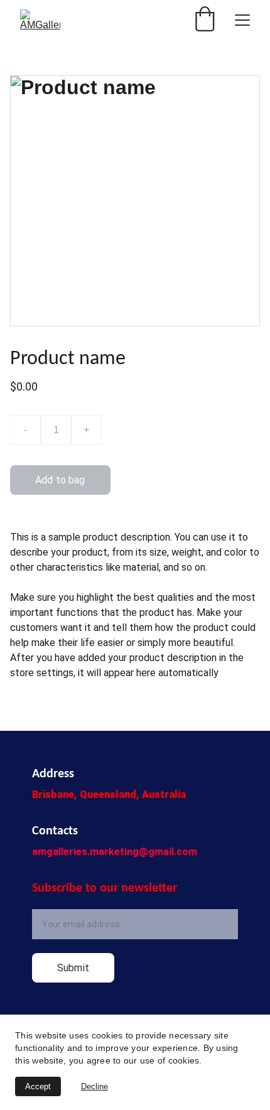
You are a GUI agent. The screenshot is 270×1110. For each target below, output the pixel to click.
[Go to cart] (205, 20)
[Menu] (242, 20)
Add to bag (60, 480)
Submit (73, 968)
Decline (94, 1086)
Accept (38, 1086)
